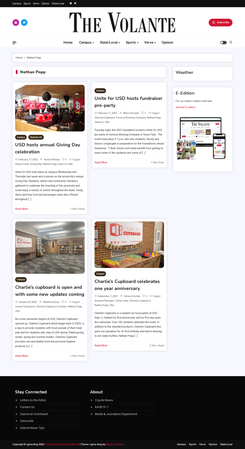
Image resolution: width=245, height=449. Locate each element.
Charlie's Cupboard (140, 300)
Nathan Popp (49, 164)
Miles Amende (131, 113)
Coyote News (104, 400)
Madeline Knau (51, 302)
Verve (36, 3)
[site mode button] (223, 42)
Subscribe (223, 22)
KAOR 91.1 (102, 407)
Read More (21, 208)
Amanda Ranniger (104, 300)
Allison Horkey (132, 296)
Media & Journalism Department (116, 414)
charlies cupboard (104, 117)
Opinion (46, 3)
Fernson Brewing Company (131, 117)
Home (68, 42)
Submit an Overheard (34, 414)
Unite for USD (65, 164)
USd (17, 311)
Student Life (36, 137)
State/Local (58, 3)
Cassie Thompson (25, 306)
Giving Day (36, 164)
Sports (27, 3)
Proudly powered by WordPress (62, 444)
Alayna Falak (22, 164)
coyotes (62, 306)
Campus (16, 3)
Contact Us (27, 407)
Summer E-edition (185, 107)
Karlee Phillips (52, 159)
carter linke (121, 300)
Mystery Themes (115, 444)
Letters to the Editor (33, 400)
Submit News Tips (32, 428)
